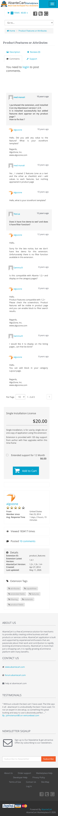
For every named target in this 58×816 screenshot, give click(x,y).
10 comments (27, 541)
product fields (16, 604)
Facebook (35, 13)
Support (33, 58)
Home (12, 30)
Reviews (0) (34, 52)
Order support (24, 773)
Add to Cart (29, 471)
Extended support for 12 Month (28, 455)
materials (28, 599)
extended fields (17, 593)
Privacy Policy (38, 777)
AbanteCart (46, 809)
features (35, 593)
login (26, 67)
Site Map (45, 782)
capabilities (31, 588)
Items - (19, 12)
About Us (8, 773)
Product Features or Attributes (33, 30)
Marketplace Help (44, 773)
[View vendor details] (11, 130)
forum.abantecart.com (15, 675)
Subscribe (48, 758)
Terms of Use (15, 782)
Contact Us (31, 782)
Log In (29, 786)
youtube (46, 13)
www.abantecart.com (15, 666)
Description (14, 52)
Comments (14, 58)
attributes (15, 588)
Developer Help (20, 777)
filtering (14, 599)
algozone (12, 504)
